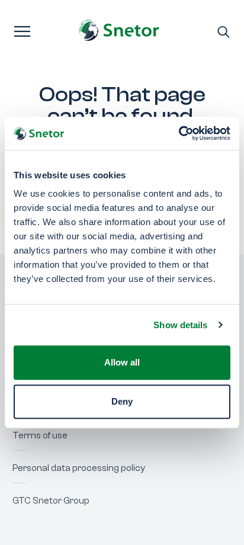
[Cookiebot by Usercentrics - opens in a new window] (178, 133)
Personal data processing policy (78, 468)
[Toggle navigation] (22, 30)
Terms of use (40, 435)
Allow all (122, 362)
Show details (180, 325)
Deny (122, 401)
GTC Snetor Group (50, 500)
